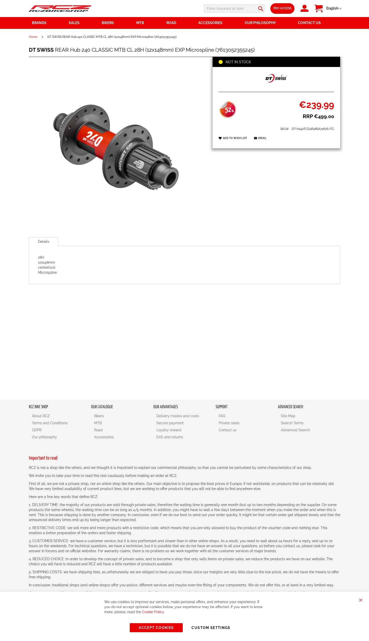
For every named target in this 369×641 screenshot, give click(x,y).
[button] (334, 8)
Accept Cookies (156, 628)
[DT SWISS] (276, 86)
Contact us (227, 430)
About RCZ (41, 416)
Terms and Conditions (50, 423)
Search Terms (292, 423)
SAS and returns (169, 437)
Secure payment (170, 423)
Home (33, 37)
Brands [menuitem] (39, 23)
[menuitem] (82, 23)
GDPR (36, 430)
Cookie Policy (153, 612)
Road (98, 430)
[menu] (184, 23)
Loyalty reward (168, 430)
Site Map (288, 416)
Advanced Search (295, 430)
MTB (98, 423)
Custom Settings (211, 628)
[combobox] (234, 9)
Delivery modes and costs (177, 416)
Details (43, 242)
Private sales (229, 423)
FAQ (222, 416)
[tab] (43, 241)
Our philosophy (44, 437)
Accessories (104, 437)
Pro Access (282, 8)
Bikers (99, 416)
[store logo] (60, 8)
